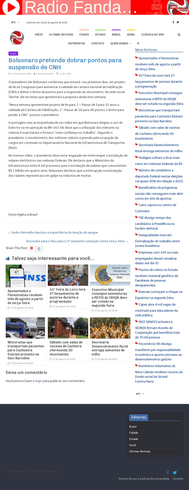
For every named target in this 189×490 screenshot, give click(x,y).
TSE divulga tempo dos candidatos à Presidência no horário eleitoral (155, 223)
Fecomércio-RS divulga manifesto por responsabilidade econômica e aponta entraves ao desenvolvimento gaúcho (158, 351)
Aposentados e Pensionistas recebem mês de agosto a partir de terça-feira (25, 297)
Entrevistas (76, 43)
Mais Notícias (146, 50)
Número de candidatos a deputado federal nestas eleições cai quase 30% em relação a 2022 (159, 175)
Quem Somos (119, 43)
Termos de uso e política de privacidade (144, 478)
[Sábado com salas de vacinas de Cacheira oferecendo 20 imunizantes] (68, 320)
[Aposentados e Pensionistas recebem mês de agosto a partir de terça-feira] (26, 267)
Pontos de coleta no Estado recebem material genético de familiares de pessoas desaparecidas (156, 277)
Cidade (84, 34)
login (38, 381)
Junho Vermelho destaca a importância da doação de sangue (53, 232)
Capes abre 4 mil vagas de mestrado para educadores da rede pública (156, 310)
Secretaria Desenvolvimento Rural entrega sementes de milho (110, 348)
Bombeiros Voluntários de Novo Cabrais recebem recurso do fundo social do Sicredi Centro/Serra (159, 373)
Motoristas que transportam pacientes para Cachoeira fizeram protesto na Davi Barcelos (26, 350)
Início (39, 34)
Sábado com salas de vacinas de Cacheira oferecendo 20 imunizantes (66, 348)
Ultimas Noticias (61, 34)
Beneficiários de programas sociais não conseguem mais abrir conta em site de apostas (159, 193)
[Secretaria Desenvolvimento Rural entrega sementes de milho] (110, 320)
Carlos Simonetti (45, 73)
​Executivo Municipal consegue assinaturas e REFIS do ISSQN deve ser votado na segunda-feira (109, 298)
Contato (97, 43)
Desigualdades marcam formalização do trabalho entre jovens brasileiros (157, 240)
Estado (100, 34)
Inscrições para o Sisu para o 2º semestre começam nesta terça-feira (77, 241)
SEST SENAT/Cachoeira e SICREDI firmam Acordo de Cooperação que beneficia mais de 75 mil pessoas (157, 329)
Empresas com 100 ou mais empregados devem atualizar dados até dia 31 (156, 258)
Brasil (116, 34)
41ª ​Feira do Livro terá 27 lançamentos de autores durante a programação (67, 295)
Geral (131, 34)
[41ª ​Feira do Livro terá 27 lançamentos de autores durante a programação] (68, 267)
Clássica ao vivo (152, 34)
